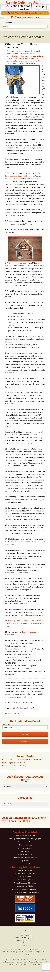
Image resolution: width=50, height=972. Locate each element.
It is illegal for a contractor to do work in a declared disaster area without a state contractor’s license (24, 623)
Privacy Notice (25, 954)
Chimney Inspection (25, 842)
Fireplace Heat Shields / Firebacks (25, 858)
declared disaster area (30, 58)
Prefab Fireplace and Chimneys (25, 883)
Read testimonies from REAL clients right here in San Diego (24, 819)
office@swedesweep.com (26, 17)
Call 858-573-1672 (19, 13)
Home (25, 930)
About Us (25, 933)
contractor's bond (27, 53)
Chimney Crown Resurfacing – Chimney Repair (25, 839)
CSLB (19, 58)
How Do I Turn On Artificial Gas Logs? (14, 766)
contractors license (23, 56)
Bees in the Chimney (25, 870)
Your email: (6, 724)
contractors (11, 56)
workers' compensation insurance (23, 63)
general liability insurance (16, 61)
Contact (25, 945)
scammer (28, 61)
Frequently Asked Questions (25, 873)
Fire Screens (25, 851)
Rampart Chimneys (25, 877)
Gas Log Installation (25, 854)
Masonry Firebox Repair (25, 864)
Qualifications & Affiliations (25, 886)
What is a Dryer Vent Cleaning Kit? (13, 763)
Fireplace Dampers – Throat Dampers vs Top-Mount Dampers (23, 759)
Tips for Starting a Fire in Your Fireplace (25, 892)
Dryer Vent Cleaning (25, 848)
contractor (16, 53)
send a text (36, 13)
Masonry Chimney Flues (25, 880)
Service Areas (25, 943)
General (29, 51)
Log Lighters (25, 861)
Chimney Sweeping (25, 845)
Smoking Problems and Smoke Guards (25, 889)
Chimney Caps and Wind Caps (25, 835)
